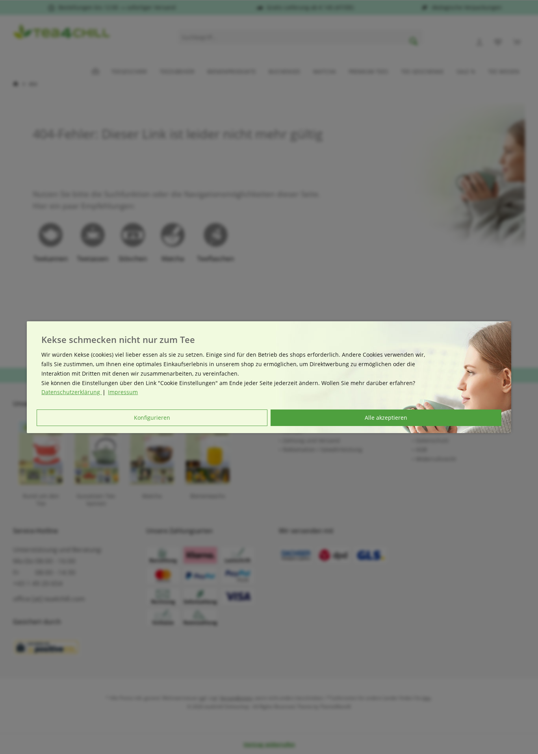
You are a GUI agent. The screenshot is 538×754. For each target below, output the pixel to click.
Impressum (123, 392)
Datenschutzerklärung (71, 392)
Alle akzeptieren (386, 417)
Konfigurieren (152, 417)
